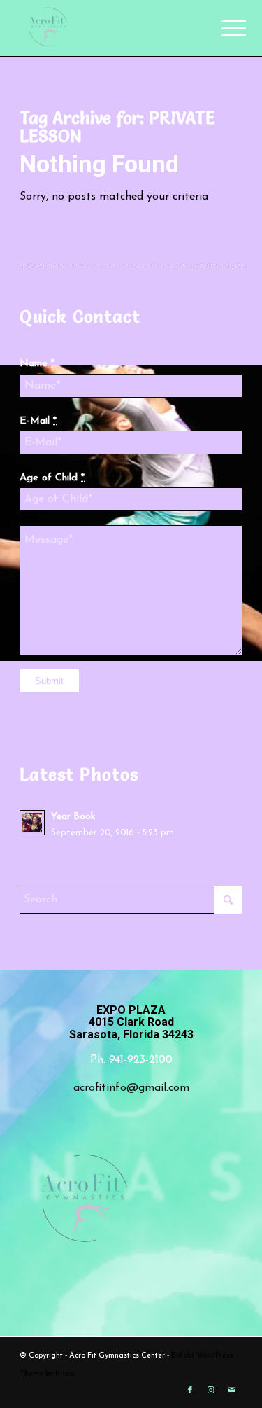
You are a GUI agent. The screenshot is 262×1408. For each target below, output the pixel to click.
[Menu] (223, 29)
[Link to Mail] (231, 1390)
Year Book (73, 816)
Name (37, 363)
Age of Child (52, 478)
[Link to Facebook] (190, 1390)
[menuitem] (223, 29)
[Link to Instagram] (211, 1390)
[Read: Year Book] (32, 822)
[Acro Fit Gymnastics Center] (109, 28)
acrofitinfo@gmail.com (131, 1088)
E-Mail (38, 421)
